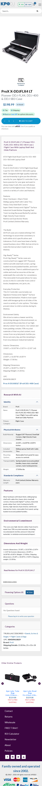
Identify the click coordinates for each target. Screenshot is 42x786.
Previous (2, 683)
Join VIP (14, 114)
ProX (12, 642)
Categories (10, 626)
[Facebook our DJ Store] (7, 757)
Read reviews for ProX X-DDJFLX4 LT (19, 570)
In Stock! (20, 105)
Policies (8, 750)
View (30, 592)
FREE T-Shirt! (11, 728)
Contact (9, 711)
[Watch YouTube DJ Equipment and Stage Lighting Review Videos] (24, 757)
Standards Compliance (13, 475)
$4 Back (6, 114)
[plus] (13, 121)
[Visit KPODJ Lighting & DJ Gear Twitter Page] (18, 757)
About (8, 745)
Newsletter (10, 739)
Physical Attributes (12, 430)
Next (39, 683)
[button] (21, 82)
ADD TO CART (27, 121)
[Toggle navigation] (40, 4)
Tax (5, 110)
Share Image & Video (10, 582)
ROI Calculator (12, 733)
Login (29, 4)
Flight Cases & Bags (18, 636)
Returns (8, 716)
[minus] (4, 121)
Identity (7, 402)
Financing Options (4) (14, 592)
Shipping (15, 110)
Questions (9, 603)
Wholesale (10, 722)
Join (22, 4)
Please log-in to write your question (21, 616)
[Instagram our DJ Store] (13, 757)
